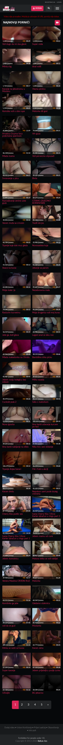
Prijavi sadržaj (40, 728)
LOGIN (59, 2)
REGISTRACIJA (50, 2)
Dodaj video (9, 728)
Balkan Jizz (42, 741)
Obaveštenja (53, 728)
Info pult (32, 731)
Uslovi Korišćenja (24, 728)
